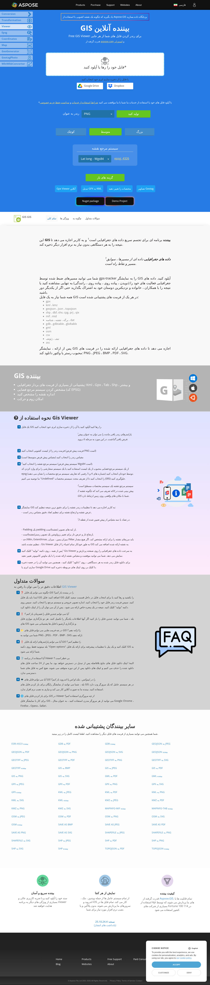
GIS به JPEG (111, 768)
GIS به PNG (17, 776)
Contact (139, 981)
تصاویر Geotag (146, 188)
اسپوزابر (118, 41)
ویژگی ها (64, 218)
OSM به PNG (111, 816)
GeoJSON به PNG (67, 751)
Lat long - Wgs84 (92, 159)
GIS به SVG (63, 776)
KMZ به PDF (158, 800)
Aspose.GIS (166, 898)
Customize (163, 973)
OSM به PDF (64, 816)
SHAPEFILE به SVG (20, 840)
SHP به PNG (158, 840)
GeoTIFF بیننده (18, 768)
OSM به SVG (158, 816)
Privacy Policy (115, 981)
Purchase (96, 5)
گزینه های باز (105, 177)
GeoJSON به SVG (114, 751)
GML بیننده (157, 776)
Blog (58, 964)
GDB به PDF (64, 743)
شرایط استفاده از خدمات (85, 102)
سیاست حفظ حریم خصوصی (54, 102)
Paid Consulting (142, 959)
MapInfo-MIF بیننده (115, 808)
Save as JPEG (112, 824)
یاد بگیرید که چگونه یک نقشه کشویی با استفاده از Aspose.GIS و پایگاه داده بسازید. (105, 16)
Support (110, 5)
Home (59, 959)
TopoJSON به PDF (114, 848)
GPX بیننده (16, 792)
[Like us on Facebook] (97, 947)
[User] (194, 5)
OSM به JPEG (18, 816)
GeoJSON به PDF (20, 751)
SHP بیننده (63, 848)
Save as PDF (158, 824)
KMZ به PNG (17, 808)
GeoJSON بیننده (160, 751)
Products (80, 5)
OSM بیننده (16, 824)
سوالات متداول (92, 218)
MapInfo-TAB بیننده (162, 808)
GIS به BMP (64, 768)
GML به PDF (111, 776)
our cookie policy (183, 958)
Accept (176, 965)
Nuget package (90, 201)
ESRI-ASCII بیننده (19, 743)
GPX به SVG (158, 784)
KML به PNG (158, 792)
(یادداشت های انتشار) (105, 925)
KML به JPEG (64, 792)
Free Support (114, 959)
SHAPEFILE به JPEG (115, 832)
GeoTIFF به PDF (66, 759)
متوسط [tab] (105, 132)
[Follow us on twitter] (105, 947)
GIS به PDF (157, 768)
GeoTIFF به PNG (113, 759)
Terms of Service (128, 981)
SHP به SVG (17, 848)
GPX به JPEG (17, 784)
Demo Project (119, 201)
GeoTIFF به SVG (160, 759)
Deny (189, 973)
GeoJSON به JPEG (161, 743)
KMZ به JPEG (111, 800)
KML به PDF (111, 792)
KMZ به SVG (64, 808)
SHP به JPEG (64, 840)
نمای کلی (51, 218)
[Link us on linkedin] (112, 947)
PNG (87, 114)
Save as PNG (18, 832)
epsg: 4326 (121, 158)
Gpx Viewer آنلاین (66, 188)
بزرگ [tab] (139, 132)
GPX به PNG (111, 784)
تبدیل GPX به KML (92, 188)
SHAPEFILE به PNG (161, 832)
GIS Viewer (69, 587)
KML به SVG (17, 800)
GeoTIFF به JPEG (20, 759)
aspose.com (107, 41)
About (139, 5)
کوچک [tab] (71, 132)
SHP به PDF (111, 840)
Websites (125, 5)
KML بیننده (63, 800)
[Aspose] (25, 5)
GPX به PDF (64, 784)
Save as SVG (65, 832)
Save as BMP (65, 824)
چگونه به (77, 218)
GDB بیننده (110, 743)
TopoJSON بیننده (160, 848)
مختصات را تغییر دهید (120, 188)
